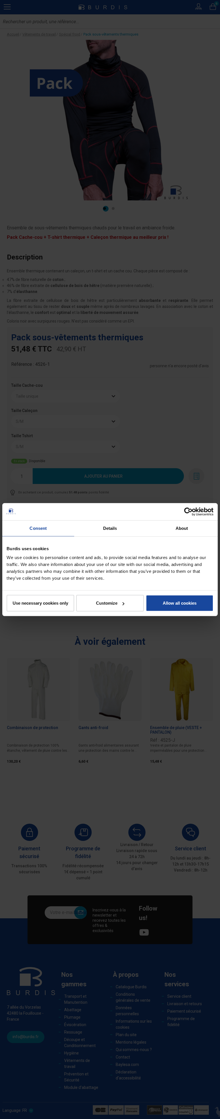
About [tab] (182, 528)
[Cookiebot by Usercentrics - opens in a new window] (188, 511)
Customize (106, 603)
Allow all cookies (180, 603)
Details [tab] (110, 528)
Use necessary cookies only (40, 603)
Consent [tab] (38, 528)
